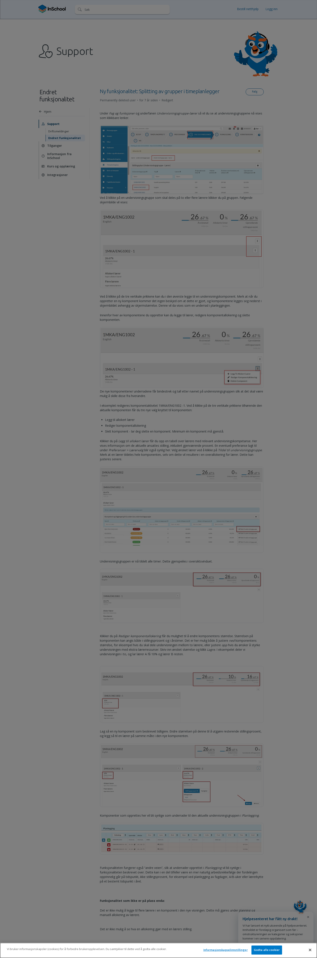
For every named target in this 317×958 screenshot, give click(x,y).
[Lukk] (310, 950)
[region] (158, 950)
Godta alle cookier (267, 950)
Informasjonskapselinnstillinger (225, 950)
